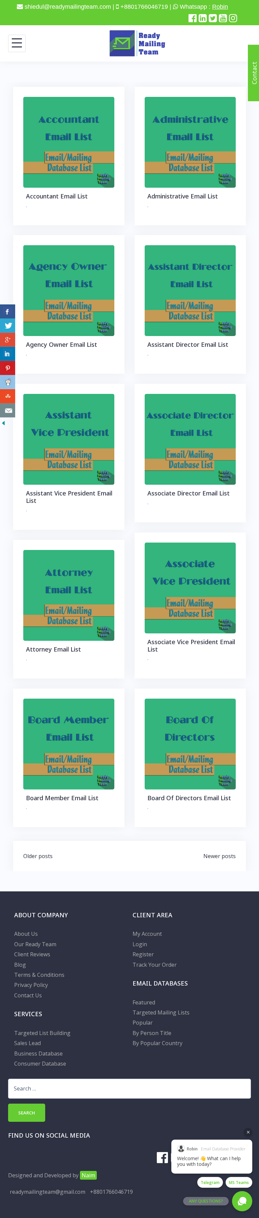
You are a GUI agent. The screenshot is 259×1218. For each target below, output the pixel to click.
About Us (26, 933)
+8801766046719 (111, 1191)
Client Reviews (32, 954)
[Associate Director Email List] (190, 438)
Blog (20, 964)
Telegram (210, 1182)
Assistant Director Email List (187, 344)
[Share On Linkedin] (7, 354)
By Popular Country (157, 1043)
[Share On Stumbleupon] (7, 396)
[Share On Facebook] (7, 311)
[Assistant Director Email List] (190, 290)
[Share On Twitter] (7, 326)
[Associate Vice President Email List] (190, 587)
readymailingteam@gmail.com (47, 1191)
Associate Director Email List (188, 493)
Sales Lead (27, 1043)
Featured (144, 1002)
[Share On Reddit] (7, 382)
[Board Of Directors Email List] (190, 743)
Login (140, 944)
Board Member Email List (62, 798)
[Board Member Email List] (68, 743)
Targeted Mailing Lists (161, 1012)
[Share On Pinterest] (7, 368)
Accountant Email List (57, 196)
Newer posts (219, 856)
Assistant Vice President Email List (69, 497)
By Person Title (152, 1033)
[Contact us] (7, 410)
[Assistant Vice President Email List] (68, 438)
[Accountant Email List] (68, 141)
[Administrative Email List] (190, 141)
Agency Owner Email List (61, 344)
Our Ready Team (35, 944)
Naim (88, 1175)
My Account (147, 933)
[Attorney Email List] (68, 594)
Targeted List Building (42, 1033)
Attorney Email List (53, 649)
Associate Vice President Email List (191, 645)
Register (143, 954)
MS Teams (239, 1182)
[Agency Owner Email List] (68, 290)
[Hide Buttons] (3, 422)
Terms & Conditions (39, 975)
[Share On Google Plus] (7, 340)
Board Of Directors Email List (189, 798)
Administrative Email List (182, 196)
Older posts (38, 856)
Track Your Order (155, 964)
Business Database (38, 1053)
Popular (143, 1022)
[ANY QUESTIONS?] (242, 1201)
